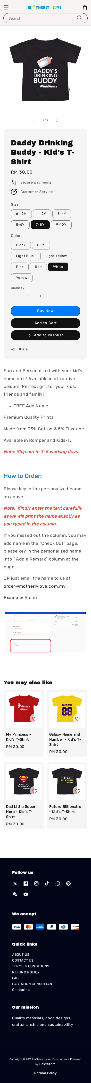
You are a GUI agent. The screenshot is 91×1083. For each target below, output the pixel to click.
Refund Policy (45, 1073)
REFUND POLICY (26, 972)
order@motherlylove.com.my (35, 586)
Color (16, 235)
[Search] (79, 18)
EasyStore (47, 1064)
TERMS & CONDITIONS (31, 966)
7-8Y (40, 225)
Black (21, 245)
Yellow (21, 278)
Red (38, 267)
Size (14, 204)
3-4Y (62, 214)
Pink (20, 267)
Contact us (21, 990)
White (58, 267)
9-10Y (61, 225)
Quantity (17, 288)
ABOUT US (21, 955)
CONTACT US (23, 960)
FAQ (15, 978)
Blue (41, 245)
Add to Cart (45, 323)
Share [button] (23, 349)
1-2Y (42, 214)
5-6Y (20, 225)
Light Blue (25, 256)
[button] (6, 7)
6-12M (21, 214)
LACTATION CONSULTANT (33, 984)
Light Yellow (56, 256)
